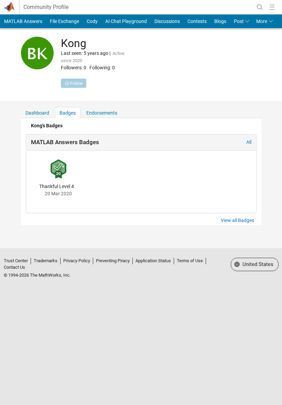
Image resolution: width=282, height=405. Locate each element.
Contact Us (14, 267)
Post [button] (239, 21)
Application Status (153, 260)
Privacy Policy (76, 260)
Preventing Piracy (113, 260)
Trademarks (45, 260)
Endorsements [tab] (101, 113)
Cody (92, 21)
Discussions (167, 21)
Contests (197, 21)
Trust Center (16, 260)
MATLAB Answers (23, 21)
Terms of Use (190, 260)
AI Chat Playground (126, 21)
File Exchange (64, 21)
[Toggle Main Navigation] (272, 7)
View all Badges (237, 220)
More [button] (261, 21)
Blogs (220, 21)
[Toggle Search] (259, 7)
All (248, 142)
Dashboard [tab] (37, 113)
